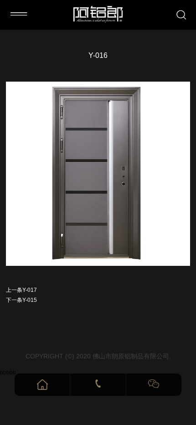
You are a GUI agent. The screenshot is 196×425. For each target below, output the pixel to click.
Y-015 (29, 300)
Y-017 (29, 290)
